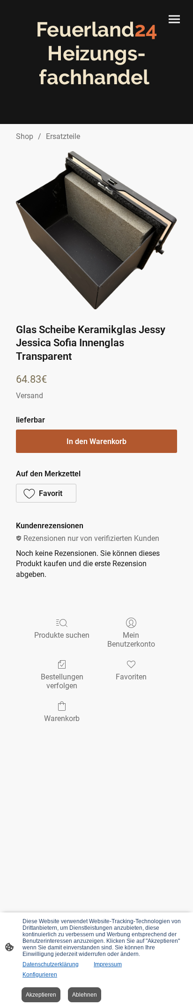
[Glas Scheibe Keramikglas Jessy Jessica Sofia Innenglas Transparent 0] (96, 230)
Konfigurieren (39, 974)
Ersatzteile (63, 136)
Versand (29, 395)
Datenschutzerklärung (50, 964)
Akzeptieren (41, 994)
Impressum (108, 964)
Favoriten (131, 676)
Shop (24, 136)
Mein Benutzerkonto (131, 640)
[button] (46, 493)
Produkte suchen (61, 635)
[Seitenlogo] (96, 98)
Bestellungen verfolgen (62, 681)
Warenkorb (62, 718)
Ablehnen (84, 994)
